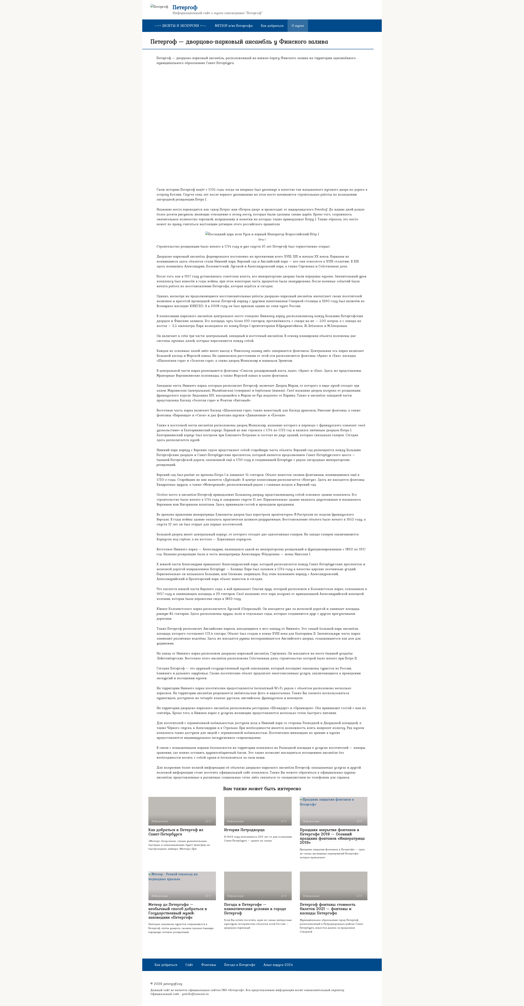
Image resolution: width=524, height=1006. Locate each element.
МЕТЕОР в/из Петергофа (234, 25)
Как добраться (272, 25)
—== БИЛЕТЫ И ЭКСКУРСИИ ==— (181, 25)
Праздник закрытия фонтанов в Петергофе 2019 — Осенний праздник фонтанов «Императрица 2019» (332, 836)
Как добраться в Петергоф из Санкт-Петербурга (175, 832)
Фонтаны (208, 964)
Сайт (189, 964)
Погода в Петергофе (239, 964)
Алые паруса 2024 (278, 964)
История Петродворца (244, 830)
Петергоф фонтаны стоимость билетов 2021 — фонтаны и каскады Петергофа (328, 908)
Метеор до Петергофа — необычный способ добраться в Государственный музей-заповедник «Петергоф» (177, 910)
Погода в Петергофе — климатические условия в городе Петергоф (255, 908)
